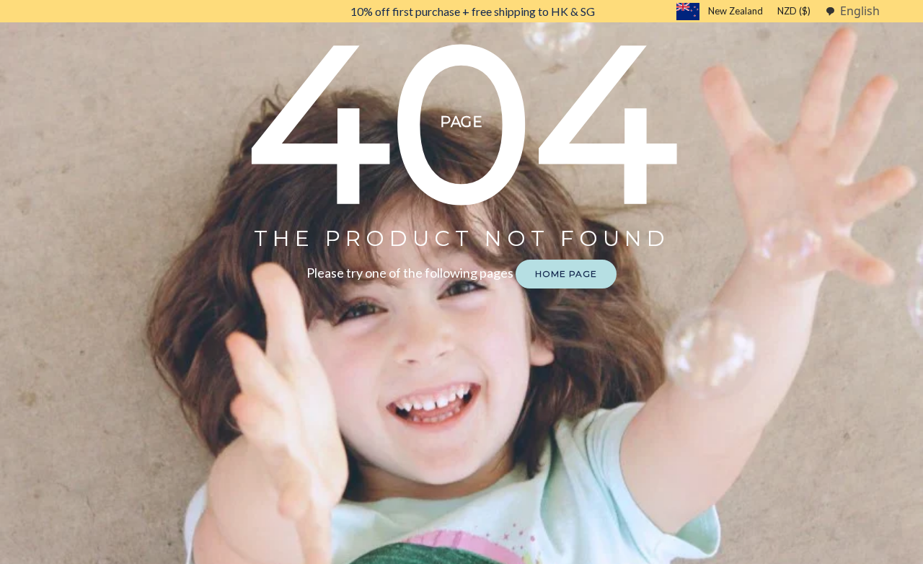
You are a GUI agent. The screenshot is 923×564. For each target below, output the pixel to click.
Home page (566, 273)
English (860, 11)
